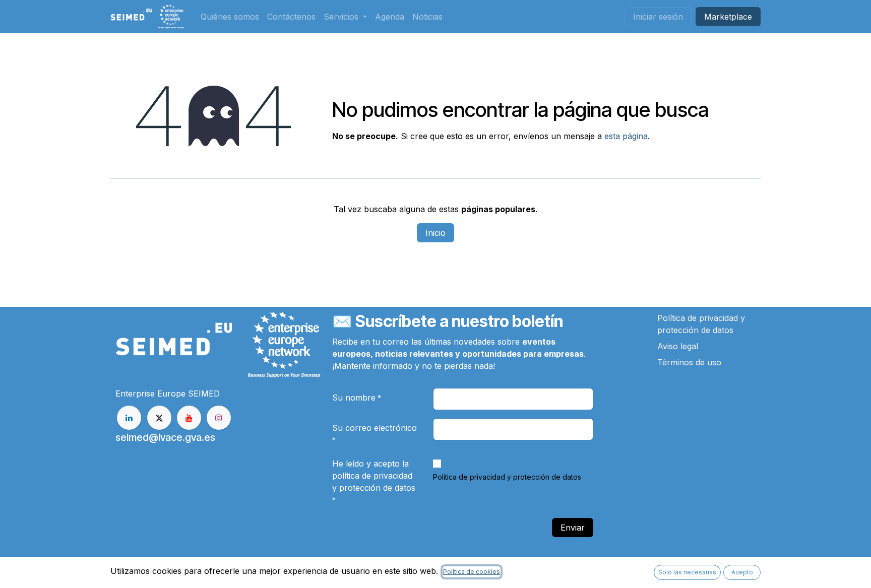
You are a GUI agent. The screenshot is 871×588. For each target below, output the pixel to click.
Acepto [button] (742, 572)
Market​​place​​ (728, 17)
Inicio (435, 233)
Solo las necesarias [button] (687, 572)
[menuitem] (230, 17)
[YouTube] (189, 418)
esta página (626, 136)
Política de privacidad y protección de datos (507, 477)
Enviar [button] (573, 527)
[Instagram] (219, 418)
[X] (159, 418)
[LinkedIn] (129, 418)
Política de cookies (471, 571)
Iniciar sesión (658, 17)
